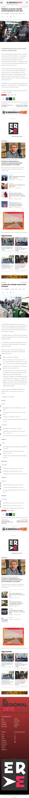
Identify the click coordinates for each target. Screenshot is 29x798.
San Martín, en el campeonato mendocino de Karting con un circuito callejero (21, 249)
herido (8, 94)
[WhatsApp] (13, 16)
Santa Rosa (11, 183)
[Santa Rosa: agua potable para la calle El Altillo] (4, 186)
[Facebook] (7, 16)
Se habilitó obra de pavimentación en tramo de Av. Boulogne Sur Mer (7, 266)
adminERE (7, 13)
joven (12, 94)
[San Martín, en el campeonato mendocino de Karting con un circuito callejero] (21, 241)
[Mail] (15, 738)
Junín (10, 191)
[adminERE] (2, 13)
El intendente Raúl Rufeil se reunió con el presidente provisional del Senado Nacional (20, 266)
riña (15, 94)
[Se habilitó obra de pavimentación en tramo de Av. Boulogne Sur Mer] (7, 259)
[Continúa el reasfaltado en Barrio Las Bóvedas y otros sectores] (7, 241)
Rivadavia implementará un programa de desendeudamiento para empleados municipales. (11, 163)
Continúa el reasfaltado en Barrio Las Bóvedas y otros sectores (7, 248)
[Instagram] (15, 737)
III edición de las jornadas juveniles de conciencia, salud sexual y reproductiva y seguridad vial (17, 195)
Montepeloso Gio (12, 179)
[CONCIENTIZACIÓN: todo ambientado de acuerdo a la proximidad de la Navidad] (4, 204)
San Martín (11, 175)
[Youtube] (15, 742)
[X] (10, 16)
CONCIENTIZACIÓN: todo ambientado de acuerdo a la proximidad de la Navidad (16, 204)
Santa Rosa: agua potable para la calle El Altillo (17, 185)
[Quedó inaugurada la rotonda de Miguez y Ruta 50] (4, 178)
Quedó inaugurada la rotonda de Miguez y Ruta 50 (17, 177)
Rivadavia (4, 159)
